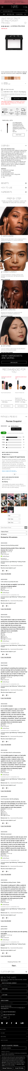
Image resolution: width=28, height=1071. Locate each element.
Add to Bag (20, 98)
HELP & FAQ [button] (3, 1036)
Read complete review (9, 471)
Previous (1, 130)
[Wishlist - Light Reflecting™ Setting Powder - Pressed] (25, 22)
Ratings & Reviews (9, 417)
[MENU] (2, 7)
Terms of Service (3, 1008)
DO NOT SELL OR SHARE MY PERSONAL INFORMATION (14, 1053)
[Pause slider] (25, 2)
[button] (1, 2)
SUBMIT (5, 1017)
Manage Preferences (7, 1068)
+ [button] (9, 98)
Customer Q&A (7, 972)
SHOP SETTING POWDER (7, 352)
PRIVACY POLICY (5, 1051)
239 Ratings (15, 26)
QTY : (2, 98)
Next (27, 130)
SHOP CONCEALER (5, 279)
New (4, 14)
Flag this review (6, 573)
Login (22, 112)
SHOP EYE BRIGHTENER (7, 316)
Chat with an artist (11, 113)
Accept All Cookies (19, 1068)
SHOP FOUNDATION (5, 242)
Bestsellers (10, 14)
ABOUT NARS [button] (3, 1029)
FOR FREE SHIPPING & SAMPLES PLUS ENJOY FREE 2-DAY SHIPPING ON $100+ (14, 2)
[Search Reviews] (25, 527)
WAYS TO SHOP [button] (4, 1040)
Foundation (19, 14)
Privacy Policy (21, 1007)
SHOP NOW (18, 134)
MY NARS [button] (3, 1033)
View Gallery (14, 362)
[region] (14, 1063)
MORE (24, 73)
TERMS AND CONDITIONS (7, 1054)
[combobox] (14, 11)
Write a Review (21, 26)
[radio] (7, 89)
